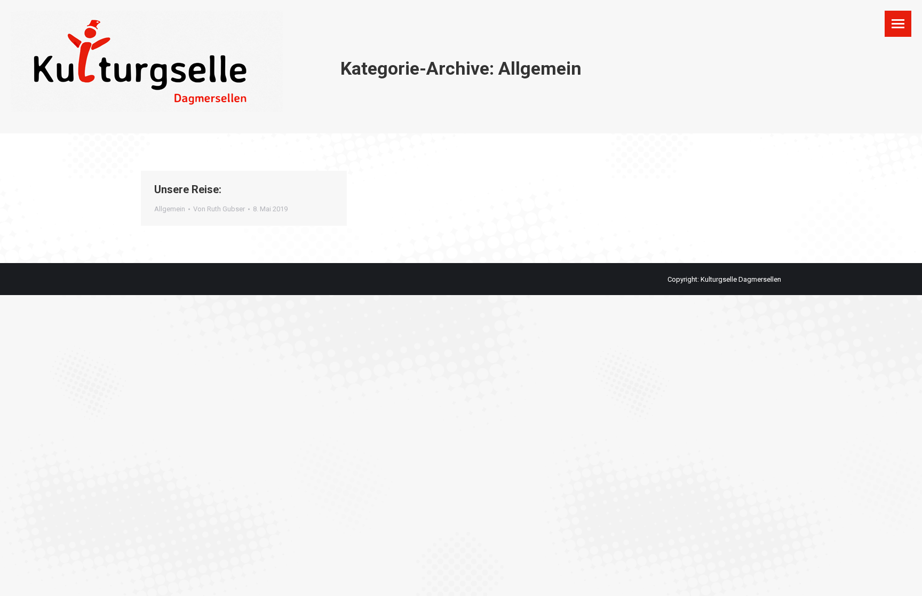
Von (219, 209)
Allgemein (169, 209)
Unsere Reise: (187, 189)
